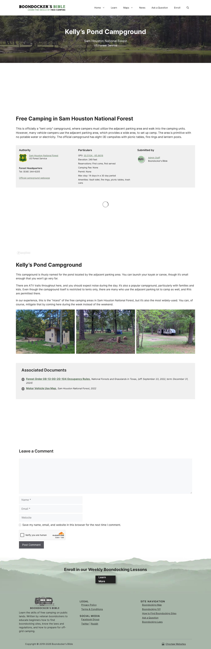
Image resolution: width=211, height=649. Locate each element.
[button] (188, 7)
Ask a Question (160, 7)
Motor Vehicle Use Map (41, 388)
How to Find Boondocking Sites (159, 613)
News (142, 7)
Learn (114, 7)
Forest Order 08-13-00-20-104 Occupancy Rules (58, 378)
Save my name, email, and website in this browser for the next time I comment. (71, 524)
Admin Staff (154, 157)
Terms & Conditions (92, 609)
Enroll (177, 7)
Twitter (85, 623)
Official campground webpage (34, 178)
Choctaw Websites (176, 644)
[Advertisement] (105, 84)
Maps (126, 7)
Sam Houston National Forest (43, 155)
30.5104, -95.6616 (93, 155)
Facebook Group (90, 619)
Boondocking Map (152, 604)
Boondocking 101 (151, 609)
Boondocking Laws (152, 621)
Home (97, 7)
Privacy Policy (89, 604)
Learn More (102, 579)
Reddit (94, 623)
